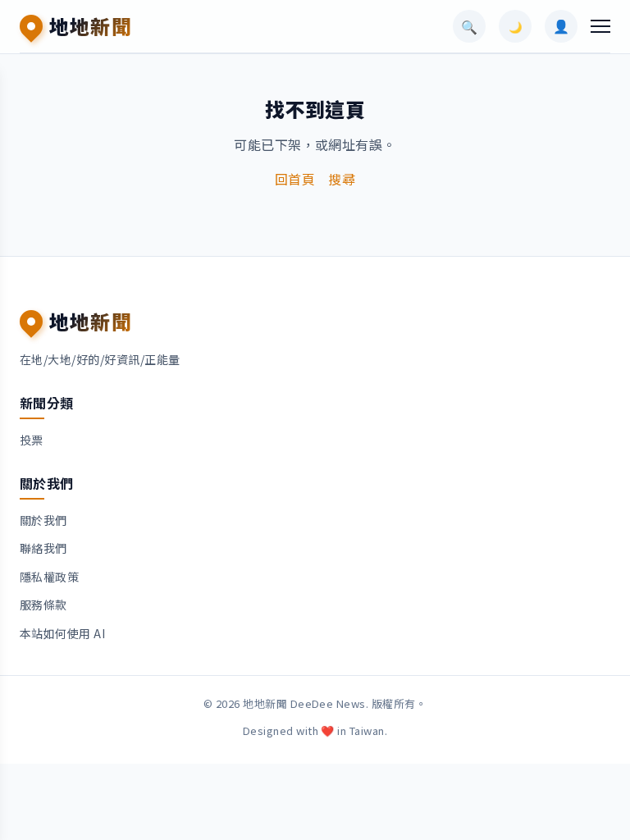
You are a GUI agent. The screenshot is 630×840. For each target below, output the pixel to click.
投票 (31, 439)
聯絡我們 (43, 548)
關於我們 (43, 520)
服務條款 (43, 604)
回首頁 (295, 179)
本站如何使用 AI (62, 633)
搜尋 (341, 179)
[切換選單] (600, 26)
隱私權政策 (49, 576)
